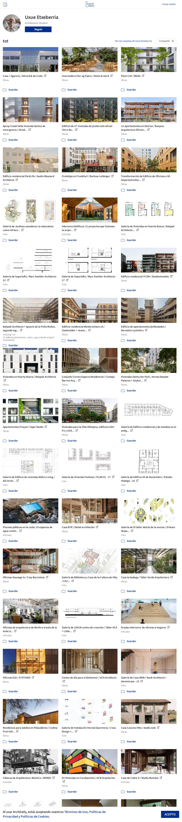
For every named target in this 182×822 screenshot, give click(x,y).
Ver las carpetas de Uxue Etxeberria (133, 41)
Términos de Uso (76, 812)
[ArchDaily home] (89, 4)
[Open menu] (4, 4)
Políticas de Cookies (35, 816)
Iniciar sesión (169, 4)
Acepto (170, 814)
